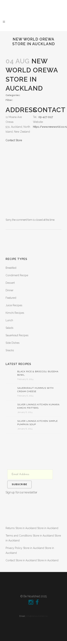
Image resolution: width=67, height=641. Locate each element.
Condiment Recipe (17, 275)
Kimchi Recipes (15, 312)
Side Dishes (13, 342)
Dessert (10, 282)
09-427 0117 (45, 117)
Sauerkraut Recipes (17, 335)
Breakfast (11, 267)
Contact (32, 560)
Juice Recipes (14, 305)
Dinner (9, 290)
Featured (11, 297)
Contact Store (14, 140)
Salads (9, 327)
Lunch (9, 320)
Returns (32, 528)
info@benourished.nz (37, 616)
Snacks (10, 350)
